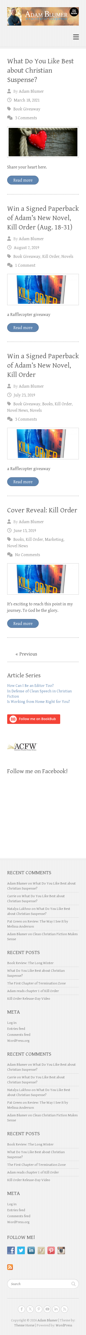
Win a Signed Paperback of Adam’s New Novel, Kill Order (43, 365)
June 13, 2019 (25, 530)
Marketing (54, 539)
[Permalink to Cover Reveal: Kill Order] (43, 579)
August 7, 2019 (26, 247)
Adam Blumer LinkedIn (55, 1309)
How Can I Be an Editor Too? (30, 686)
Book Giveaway (26, 109)
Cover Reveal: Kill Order (42, 510)
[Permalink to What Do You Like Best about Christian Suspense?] (43, 142)
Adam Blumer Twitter (30, 1309)
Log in (11, 1023)
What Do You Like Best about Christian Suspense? (40, 70)
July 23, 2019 (24, 395)
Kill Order (50, 256)
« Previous (26, 654)
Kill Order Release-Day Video (28, 999)
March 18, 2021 (27, 100)
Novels (67, 256)
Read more (22, 180)
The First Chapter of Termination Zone (36, 983)
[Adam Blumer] (43, 14)
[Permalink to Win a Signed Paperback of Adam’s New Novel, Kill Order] (43, 443)
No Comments (27, 554)
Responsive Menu (76, 37)
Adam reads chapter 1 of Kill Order (33, 991)
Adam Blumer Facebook (21, 1309)
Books (47, 404)
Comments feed (18, 1035)
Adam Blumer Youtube (47, 1309)
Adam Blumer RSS (64, 1309)
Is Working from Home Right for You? (38, 702)
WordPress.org (18, 1041)
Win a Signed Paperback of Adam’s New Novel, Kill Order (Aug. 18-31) (43, 218)
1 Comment (25, 265)
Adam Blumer (31, 91)
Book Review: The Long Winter (30, 963)
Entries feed (16, 1029)
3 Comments (26, 117)
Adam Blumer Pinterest (38, 1309)
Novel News (17, 410)
